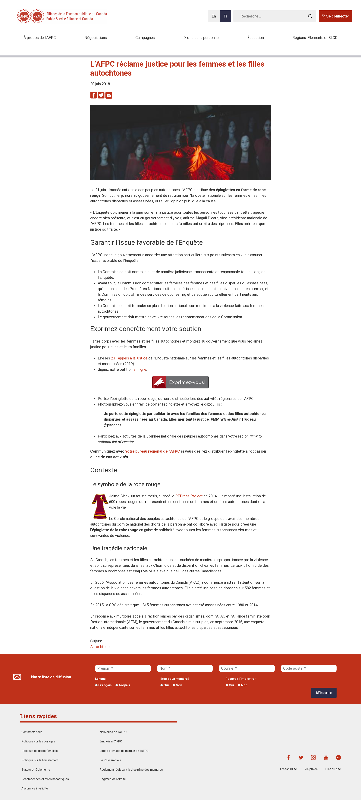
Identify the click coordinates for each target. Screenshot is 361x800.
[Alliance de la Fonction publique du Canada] (41, 16)
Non (178, 685)
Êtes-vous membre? (174, 679)
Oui (166, 685)
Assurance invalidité (34, 788)
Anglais (124, 685)
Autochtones (100, 646)
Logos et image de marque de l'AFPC (124, 751)
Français (105, 685)
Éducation (255, 37)
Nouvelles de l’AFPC (113, 732)
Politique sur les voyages (38, 741)
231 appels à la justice (129, 358)
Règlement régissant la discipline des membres (131, 769)
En (215, 18)
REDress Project (189, 496)
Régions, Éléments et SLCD (314, 37)
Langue (100, 679)
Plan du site (333, 769)
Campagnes (145, 37)
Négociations (95, 37)
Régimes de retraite (113, 779)
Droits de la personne (201, 37)
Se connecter (337, 16)
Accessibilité (288, 769)
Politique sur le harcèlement (39, 760)
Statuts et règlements (35, 769)
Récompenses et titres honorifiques (45, 779)
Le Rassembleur (110, 760)
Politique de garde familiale (39, 751)
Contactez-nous (31, 732)
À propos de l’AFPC (40, 37)
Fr (226, 18)
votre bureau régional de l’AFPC (152, 451)
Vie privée (311, 769)
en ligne (139, 369)
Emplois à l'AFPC (111, 741)
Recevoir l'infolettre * (241, 679)
